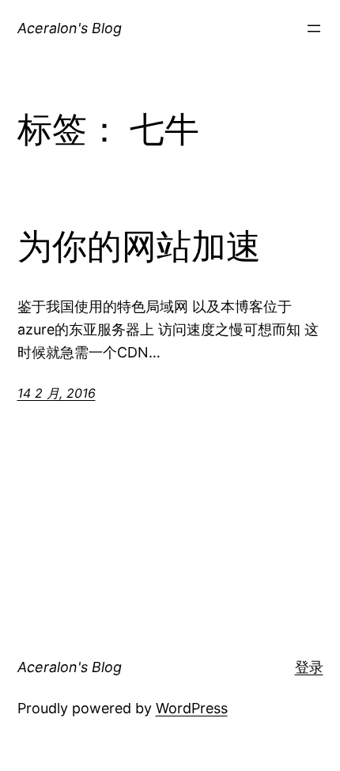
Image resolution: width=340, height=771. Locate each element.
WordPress (192, 708)
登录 (309, 667)
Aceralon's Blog (69, 28)
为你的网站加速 (139, 247)
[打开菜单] (313, 28)
